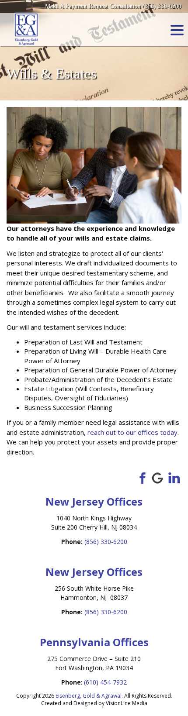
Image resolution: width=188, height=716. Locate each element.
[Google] (157, 477)
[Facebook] (140, 477)
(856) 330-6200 (105, 541)
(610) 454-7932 (105, 682)
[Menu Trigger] (177, 29)
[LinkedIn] (174, 477)
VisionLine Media (126, 703)
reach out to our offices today (132, 432)
